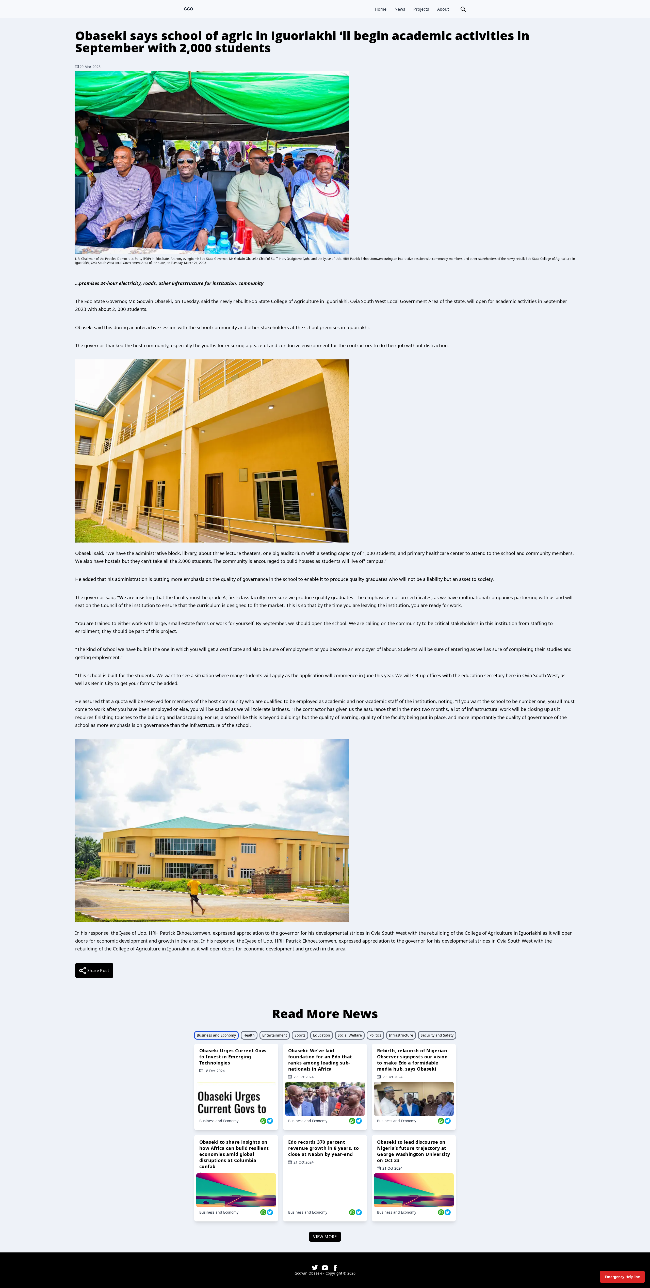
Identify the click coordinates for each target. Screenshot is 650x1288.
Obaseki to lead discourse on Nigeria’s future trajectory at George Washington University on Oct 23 (413, 1151)
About (443, 9)
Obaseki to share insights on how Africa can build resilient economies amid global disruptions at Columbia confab (234, 1154)
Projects (421, 9)
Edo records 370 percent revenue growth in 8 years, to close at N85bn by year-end (323, 1148)
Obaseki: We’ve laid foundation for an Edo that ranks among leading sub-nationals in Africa (320, 1059)
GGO (188, 9)
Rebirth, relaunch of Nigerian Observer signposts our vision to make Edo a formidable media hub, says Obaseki (412, 1059)
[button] (463, 9)
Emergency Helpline (622, 1276)
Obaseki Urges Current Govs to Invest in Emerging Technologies (233, 1056)
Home (380, 9)
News (400, 9)
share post (98, 970)
